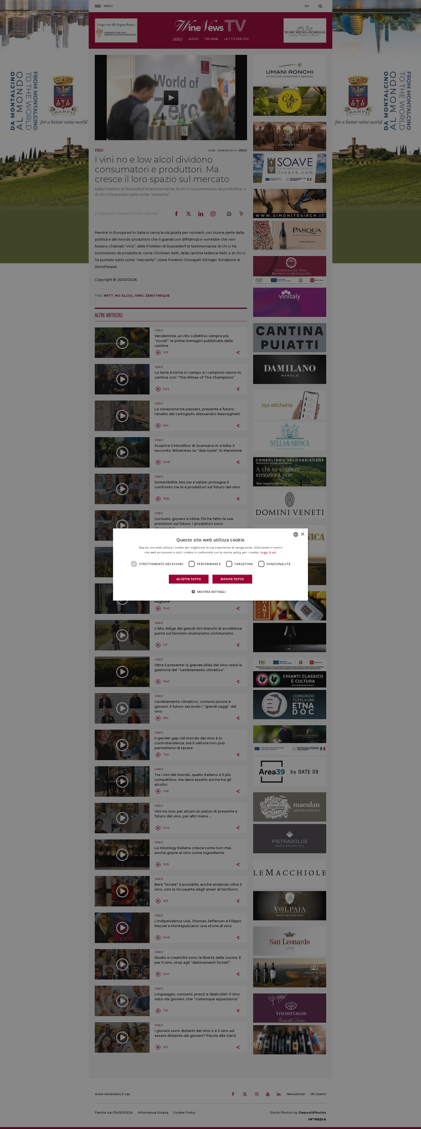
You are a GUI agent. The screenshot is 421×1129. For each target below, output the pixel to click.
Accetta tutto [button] (188, 579)
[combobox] (295, 534)
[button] (210, 592)
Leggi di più (268, 552)
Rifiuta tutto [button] (232, 579)
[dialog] (210, 564)
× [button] (302, 534)
